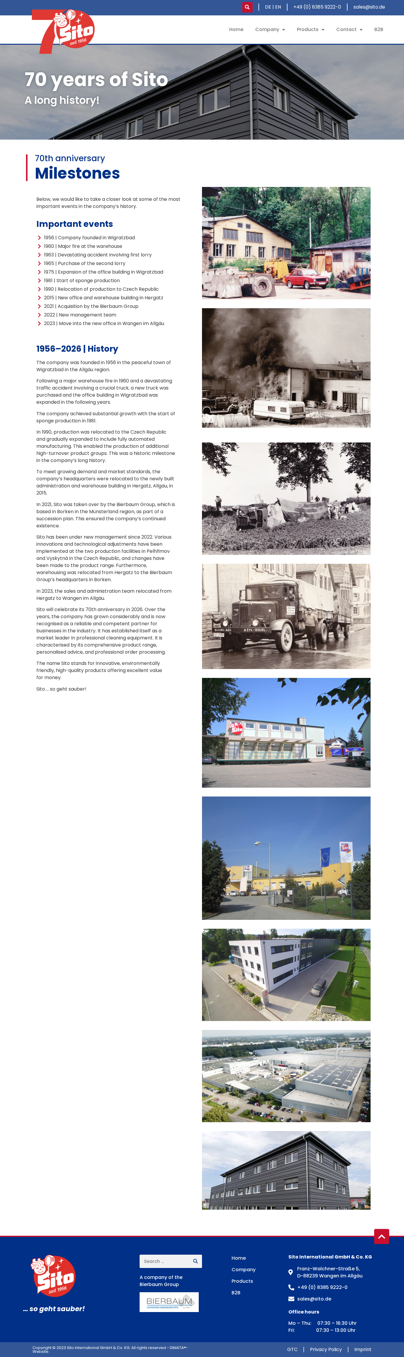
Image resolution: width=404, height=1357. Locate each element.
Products (308, 29)
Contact (346, 29)
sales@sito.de (369, 7)
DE (268, 7)
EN (278, 7)
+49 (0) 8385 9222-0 (317, 7)
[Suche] (195, 1261)
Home (236, 29)
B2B (378, 29)
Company (267, 29)
